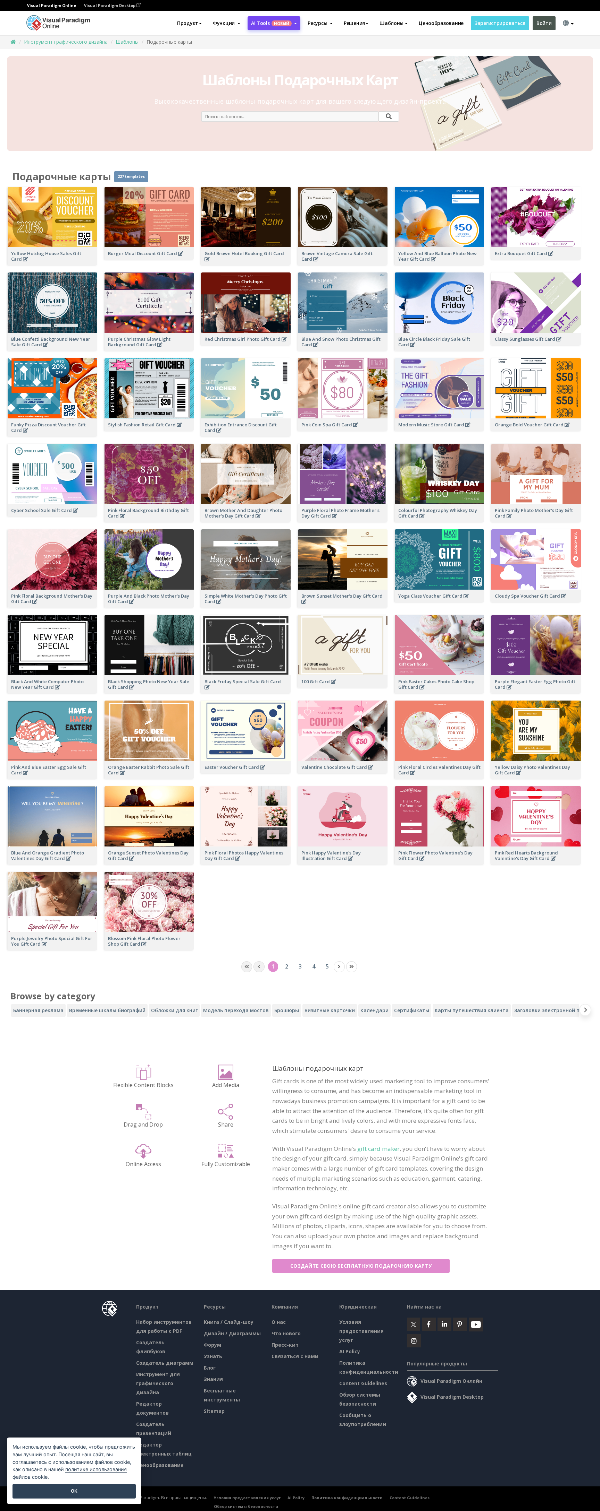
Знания (213, 1379)
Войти (544, 23)
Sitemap (214, 1411)
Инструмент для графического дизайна (158, 1383)
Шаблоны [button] (391, 23)
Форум (212, 1344)
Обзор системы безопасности (246, 1506)
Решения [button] (354, 23)
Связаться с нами (295, 1356)
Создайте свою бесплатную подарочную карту (361, 1265)
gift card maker (378, 1149)
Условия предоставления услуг (361, 1331)
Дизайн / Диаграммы (232, 1333)
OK (74, 1491)
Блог (210, 1367)
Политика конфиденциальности (347, 1497)
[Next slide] (585, 1011)
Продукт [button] (187, 23)
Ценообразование (441, 23)
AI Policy (349, 1351)
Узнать (213, 1356)
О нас (279, 1322)
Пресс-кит (285, 1344)
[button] (226, 23)
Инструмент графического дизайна (66, 41)
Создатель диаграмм (164, 1363)
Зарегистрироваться (500, 23)
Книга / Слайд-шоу (228, 1322)
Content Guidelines (363, 1383)
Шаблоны (127, 41)
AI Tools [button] (270, 23)
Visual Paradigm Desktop (110, 5)
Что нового (286, 1333)
